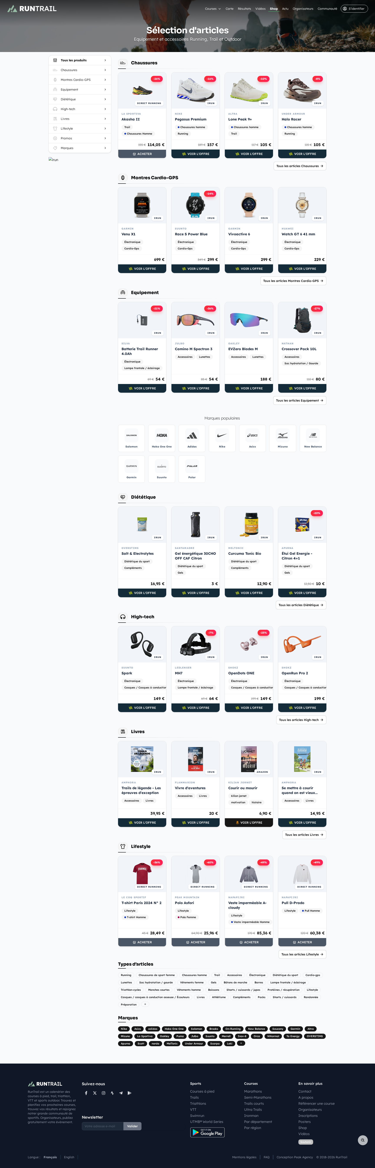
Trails (194, 1097)
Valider (132, 1126)
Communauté (327, 9)
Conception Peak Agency (295, 1157)
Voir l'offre (198, 154)
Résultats (244, 9)
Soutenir (305, 1142)
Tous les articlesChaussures (297, 166)
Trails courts (254, 1103)
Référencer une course (316, 1103)
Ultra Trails (253, 1109)
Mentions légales (244, 1157)
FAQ (267, 1157)
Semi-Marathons (257, 1097)
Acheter (144, 154)
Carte (230, 9)
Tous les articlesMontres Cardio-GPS (291, 281)
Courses (211, 9)
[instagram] (103, 1093)
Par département (258, 1121)
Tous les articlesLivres (302, 835)
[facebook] (86, 1093)
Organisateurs (303, 9)
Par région (252, 1128)
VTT (193, 1109)
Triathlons (198, 1103)
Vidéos (260, 9)
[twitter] (94, 1093)
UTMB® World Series (206, 1121)
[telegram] (121, 1093)
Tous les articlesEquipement (297, 400)
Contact (304, 1091)
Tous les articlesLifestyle (300, 954)
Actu (285, 9)
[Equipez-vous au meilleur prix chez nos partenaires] (80, 159)
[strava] (112, 1093)
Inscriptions (308, 1115)
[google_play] (129, 1093)
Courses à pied (202, 1091)
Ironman (251, 1115)
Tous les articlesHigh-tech (299, 720)
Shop (274, 9)
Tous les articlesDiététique (299, 605)
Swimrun (197, 1115)
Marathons (253, 1091)
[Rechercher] (363, 1140)
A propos (305, 1097)
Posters (304, 1121)
